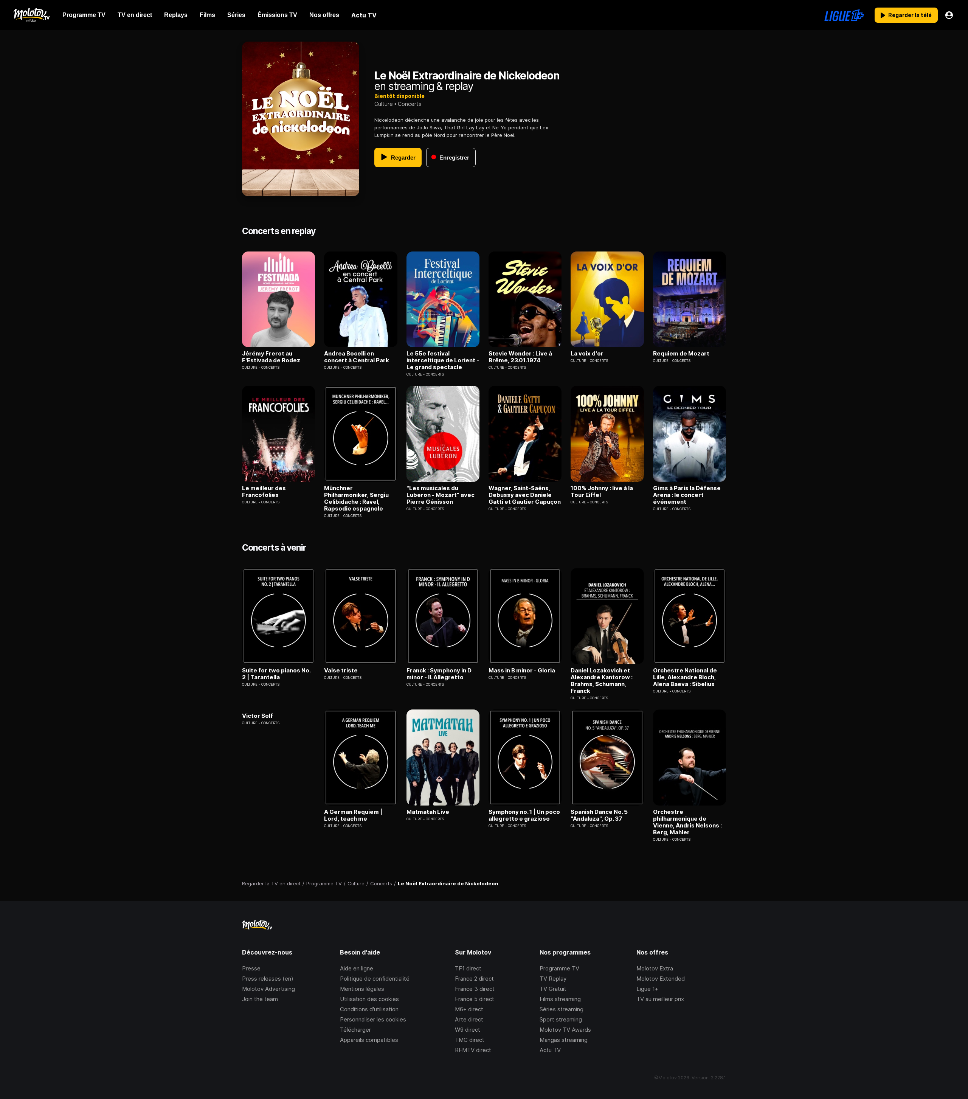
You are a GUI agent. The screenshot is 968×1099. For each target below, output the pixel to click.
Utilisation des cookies (369, 999)
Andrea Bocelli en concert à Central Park (356, 357)
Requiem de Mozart (681, 353)
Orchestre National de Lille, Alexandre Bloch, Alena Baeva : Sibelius (685, 677)
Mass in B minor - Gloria (522, 670)
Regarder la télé (910, 15)
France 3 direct (475, 988)
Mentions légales (362, 988)
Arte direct (469, 1019)
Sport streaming (561, 1019)
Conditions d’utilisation (369, 1009)
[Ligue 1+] (844, 15)
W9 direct (467, 1029)
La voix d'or (587, 353)
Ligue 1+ (647, 988)
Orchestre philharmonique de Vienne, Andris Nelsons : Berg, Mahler (687, 822)
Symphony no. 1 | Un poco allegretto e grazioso (524, 815)
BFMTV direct (473, 1050)
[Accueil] (31, 15)
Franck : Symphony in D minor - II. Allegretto (439, 674)
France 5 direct (474, 999)
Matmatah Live (427, 812)
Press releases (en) (267, 978)
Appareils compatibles (369, 1039)
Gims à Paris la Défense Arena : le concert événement (687, 495)
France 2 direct (474, 978)
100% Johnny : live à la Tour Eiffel (602, 491)
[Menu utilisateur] (949, 15)
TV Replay (553, 978)
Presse (251, 968)
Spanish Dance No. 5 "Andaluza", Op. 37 (599, 815)
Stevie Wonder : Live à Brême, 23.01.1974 (520, 357)
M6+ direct (469, 1009)
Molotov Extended (660, 978)
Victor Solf (257, 715)
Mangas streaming (564, 1039)
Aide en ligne (356, 968)
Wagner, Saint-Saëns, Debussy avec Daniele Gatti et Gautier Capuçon (525, 495)
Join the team (260, 999)
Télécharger (355, 1029)
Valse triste (341, 670)
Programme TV (559, 968)
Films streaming (560, 999)
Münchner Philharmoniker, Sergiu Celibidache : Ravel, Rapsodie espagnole (356, 498)
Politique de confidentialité (375, 978)
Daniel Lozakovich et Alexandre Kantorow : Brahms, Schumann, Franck (602, 680)
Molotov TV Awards (565, 1029)
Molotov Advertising (268, 988)
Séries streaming (561, 1009)
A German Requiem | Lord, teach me (353, 815)
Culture (383, 104)
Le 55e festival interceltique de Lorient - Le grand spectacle (442, 360)
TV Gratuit (553, 988)
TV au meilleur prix (660, 999)
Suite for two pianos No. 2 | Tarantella (276, 674)
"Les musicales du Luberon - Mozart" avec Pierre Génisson (440, 495)
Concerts (409, 104)
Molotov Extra (654, 968)
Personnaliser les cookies (373, 1019)
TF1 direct (468, 968)
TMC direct (469, 1039)
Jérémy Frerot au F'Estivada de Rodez (271, 357)
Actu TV (550, 1050)
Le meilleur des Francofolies (264, 491)
